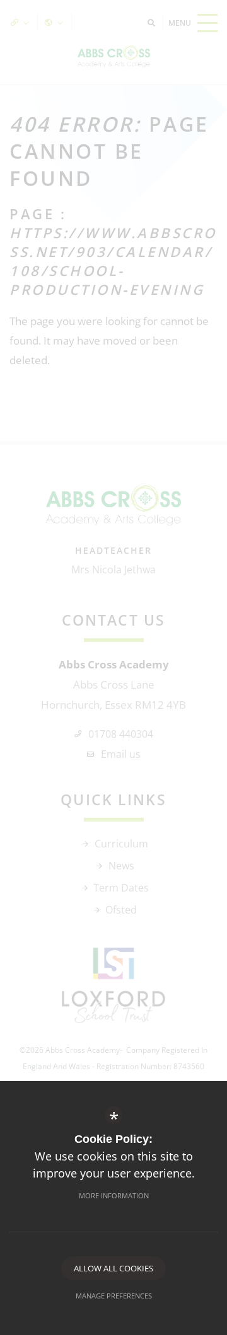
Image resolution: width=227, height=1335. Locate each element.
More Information (114, 1195)
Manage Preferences (114, 1295)
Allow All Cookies (113, 1268)
